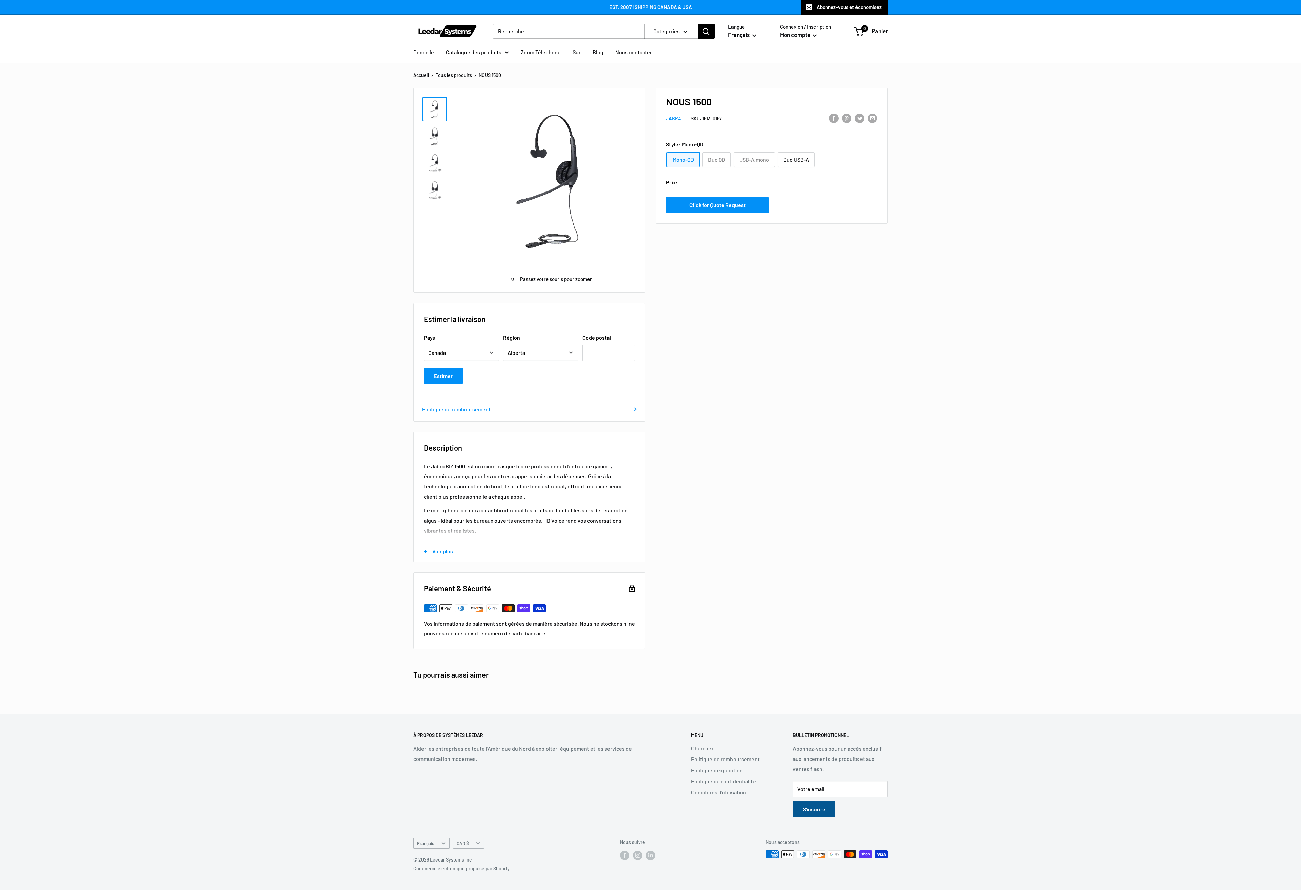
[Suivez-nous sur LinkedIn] (650, 855)
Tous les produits (454, 75)
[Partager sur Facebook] (834, 118)
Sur (577, 52)
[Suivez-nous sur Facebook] (624, 855)
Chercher (702, 748)
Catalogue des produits (473, 52)
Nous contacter (633, 52)
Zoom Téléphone (541, 52)
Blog (598, 52)
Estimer (443, 375)
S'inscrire (814, 809)
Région (511, 337)
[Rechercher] (706, 31)
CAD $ (463, 843)
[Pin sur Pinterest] (846, 118)
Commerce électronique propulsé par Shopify (461, 868)
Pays (429, 337)
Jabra (673, 118)
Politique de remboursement (456, 409)
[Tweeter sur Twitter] (859, 118)
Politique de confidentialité (723, 781)
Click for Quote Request (717, 205)
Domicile (423, 52)
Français (425, 843)
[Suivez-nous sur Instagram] (637, 855)
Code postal (596, 337)
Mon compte (795, 34)
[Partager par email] (872, 118)
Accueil (421, 75)
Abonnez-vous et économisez (849, 7)
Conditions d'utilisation (718, 792)
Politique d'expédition (717, 770)
